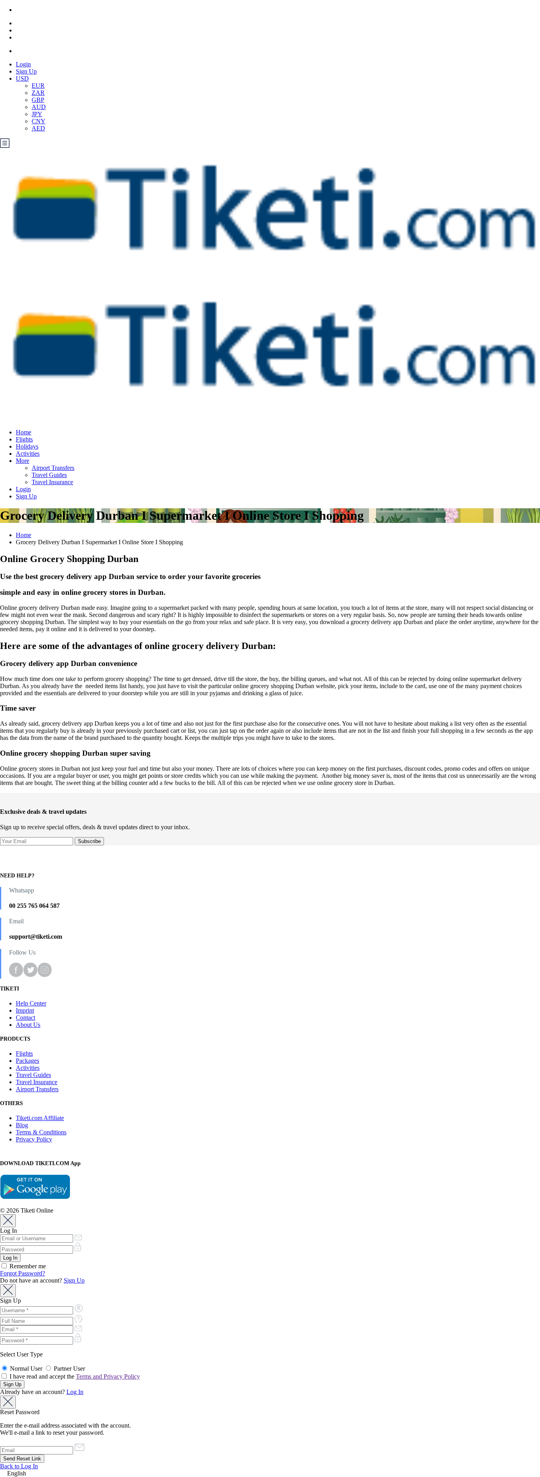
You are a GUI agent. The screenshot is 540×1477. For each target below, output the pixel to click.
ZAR (38, 92)
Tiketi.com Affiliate (40, 1118)
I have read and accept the (74, 1376)
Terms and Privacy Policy (108, 1376)
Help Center (31, 1003)
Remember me (27, 1266)
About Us (28, 1024)
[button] (270, 1473)
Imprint (25, 1010)
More (22, 460)
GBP (38, 99)
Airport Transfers (53, 467)
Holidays (27, 446)
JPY (37, 114)
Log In (74, 1391)
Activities (28, 453)
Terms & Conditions (41, 1132)
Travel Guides (49, 475)
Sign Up (26, 71)
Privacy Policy (34, 1139)
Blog (22, 1125)
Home (23, 432)
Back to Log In (19, 1466)
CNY (38, 121)
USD (22, 78)
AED (38, 128)
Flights (24, 439)
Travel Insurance (52, 482)
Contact (25, 1017)
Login (23, 64)
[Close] (8, 1220)
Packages (27, 1060)
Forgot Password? (22, 1273)
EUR (38, 85)
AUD (39, 107)
